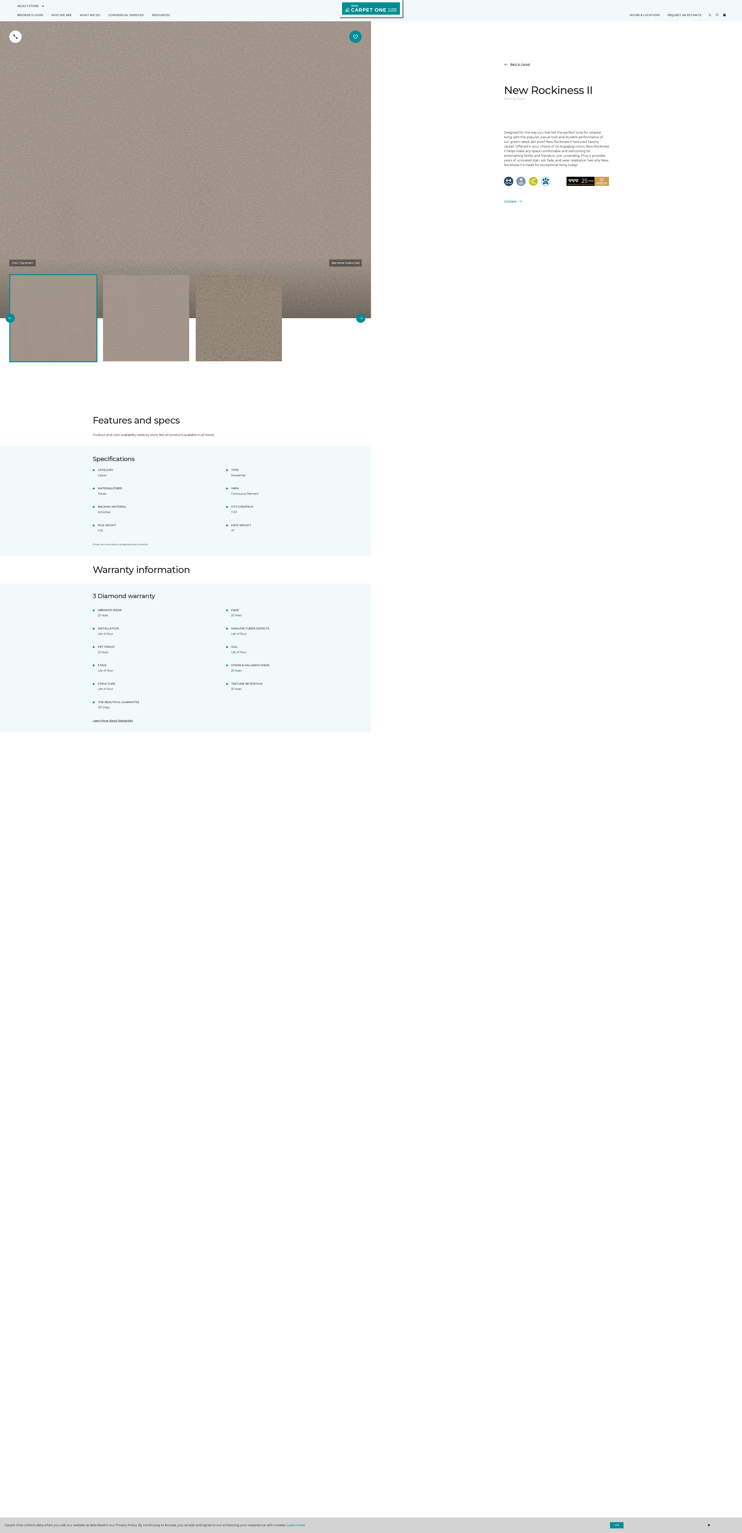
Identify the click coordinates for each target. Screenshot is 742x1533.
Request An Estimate (685, 15)
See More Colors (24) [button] (345, 263)
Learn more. (296, 1525)
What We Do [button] (90, 15)
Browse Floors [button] (30, 15)
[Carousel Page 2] (146, 318)
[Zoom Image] (15, 37)
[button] (710, 15)
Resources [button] (161, 15)
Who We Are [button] (61, 15)
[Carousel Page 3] (239, 318)
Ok (617, 1525)
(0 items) (724, 15)
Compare (510, 201)
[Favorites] (717, 15)
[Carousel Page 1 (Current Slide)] (53, 318)
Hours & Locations (645, 15)
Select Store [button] (28, 6)
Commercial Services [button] (126, 15)
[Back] (10, 318)
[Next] (360, 318)
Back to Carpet (520, 64)
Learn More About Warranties (113, 720)
